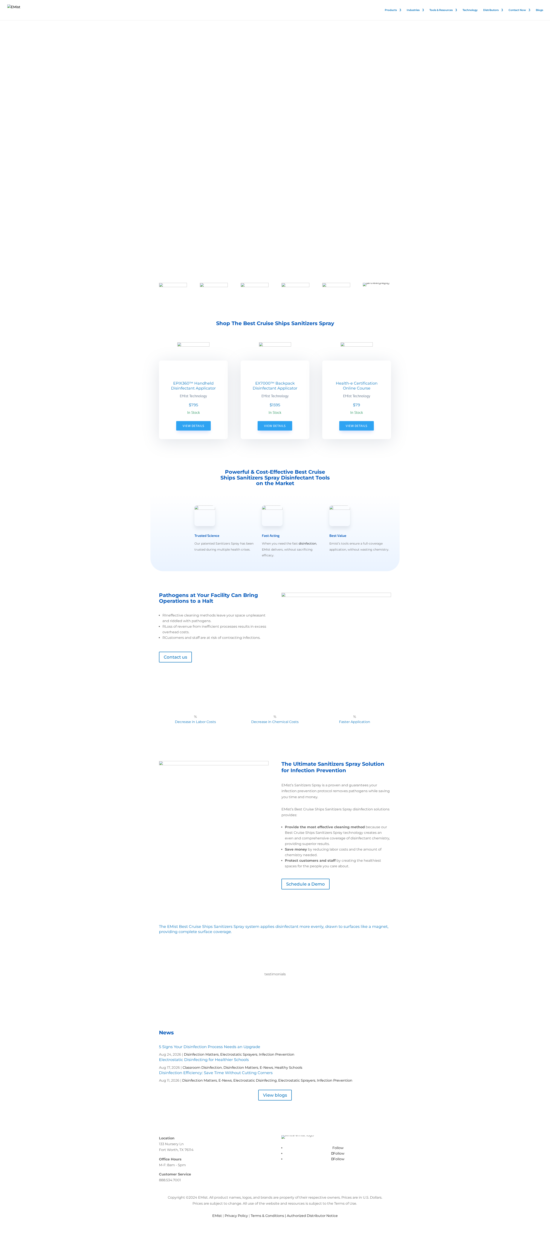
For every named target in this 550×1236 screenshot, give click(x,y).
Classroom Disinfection (202, 1068)
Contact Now (517, 10)
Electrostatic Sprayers (238, 1054)
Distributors (491, 10)
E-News (266, 1068)
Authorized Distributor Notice (312, 1216)
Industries (413, 10)
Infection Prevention (276, 1054)
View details (193, 426)
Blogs (539, 10)
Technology (470, 10)
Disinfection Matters (201, 1054)
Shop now (45, 122)
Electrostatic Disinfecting (255, 1080)
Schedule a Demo (305, 884)
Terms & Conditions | (269, 1216)
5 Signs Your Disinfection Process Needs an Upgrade (209, 1046)
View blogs (275, 1095)
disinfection (307, 543)
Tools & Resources (441, 10)
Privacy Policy (236, 1216)
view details (275, 426)
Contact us (175, 657)
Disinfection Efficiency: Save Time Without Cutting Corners (216, 1072)
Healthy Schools (288, 1068)
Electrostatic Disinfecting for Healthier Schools (204, 1059)
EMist (217, 1216)
